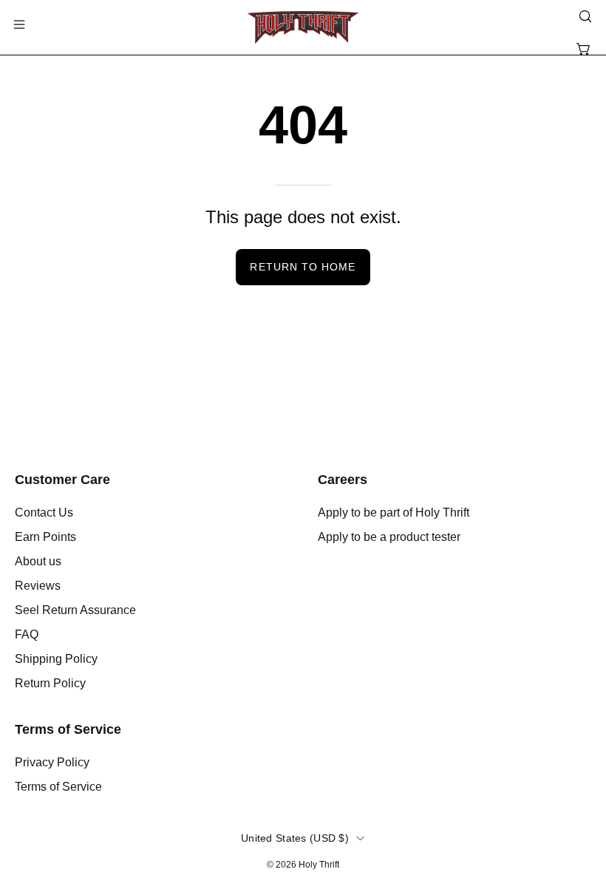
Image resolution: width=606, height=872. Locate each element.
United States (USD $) (295, 838)
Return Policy (50, 683)
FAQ (26, 634)
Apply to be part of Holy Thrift (393, 512)
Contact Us (44, 512)
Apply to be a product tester (389, 537)
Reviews (38, 585)
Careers (342, 479)
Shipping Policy (56, 659)
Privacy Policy (52, 762)
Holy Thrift (319, 864)
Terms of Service (68, 729)
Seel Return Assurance (75, 610)
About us (38, 561)
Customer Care (62, 479)
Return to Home (302, 267)
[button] (583, 16)
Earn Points (45, 537)
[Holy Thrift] (303, 27)
